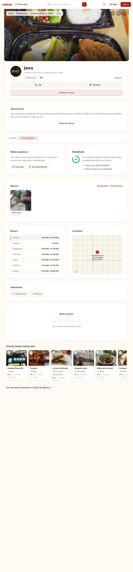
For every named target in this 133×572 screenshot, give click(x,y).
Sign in (126, 4)
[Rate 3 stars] (66, 320)
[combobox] (66, 4)
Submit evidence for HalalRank (98, 169)
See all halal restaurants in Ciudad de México (28, 387)
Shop (114, 4)
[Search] (84, 4)
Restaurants (21, 13)
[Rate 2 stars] (60, 320)
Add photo (104, 186)
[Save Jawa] (124, 13)
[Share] (112, 13)
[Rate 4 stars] (72, 320)
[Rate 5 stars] (79, 320)
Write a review (67, 92)
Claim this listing (66, 123)
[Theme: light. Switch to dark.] (104, 4)
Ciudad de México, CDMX (41, 13)
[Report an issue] (118, 13)
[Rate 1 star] (54, 320)
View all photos (116, 186)
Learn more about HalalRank (97, 165)
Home (11, 13)
